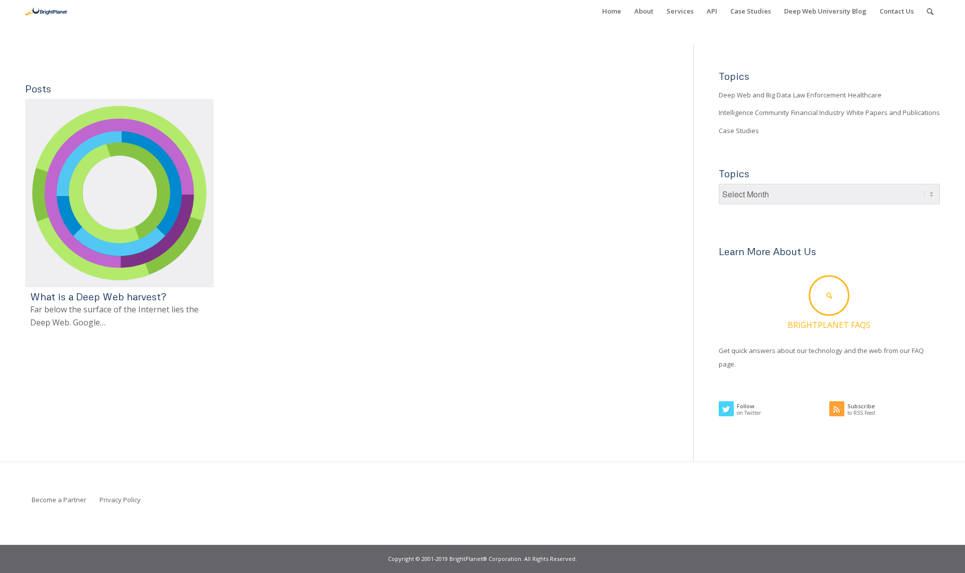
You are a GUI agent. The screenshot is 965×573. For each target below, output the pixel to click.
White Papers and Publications (893, 112)
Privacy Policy (120, 499)
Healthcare (865, 94)
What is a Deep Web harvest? (98, 296)
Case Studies (739, 130)
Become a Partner (59, 499)
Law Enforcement (819, 94)
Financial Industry (817, 112)
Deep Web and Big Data (755, 94)
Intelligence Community (754, 112)
